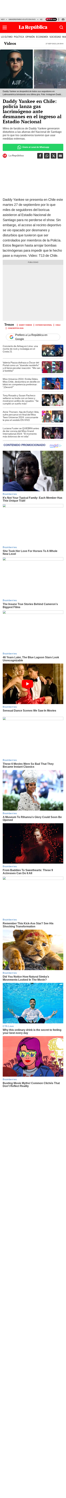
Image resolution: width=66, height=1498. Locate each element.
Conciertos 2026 (16, 328)
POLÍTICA (19, 37)
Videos (10, 43)
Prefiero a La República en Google (31, 337)
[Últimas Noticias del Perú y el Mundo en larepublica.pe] (33, 27)
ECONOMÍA (42, 37)
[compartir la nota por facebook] (40, 156)
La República (16, 155)
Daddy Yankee (25, 324)
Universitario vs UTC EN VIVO (22, 19)
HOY (3, 19)
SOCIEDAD (55, 37)
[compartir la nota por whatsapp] (47, 156)
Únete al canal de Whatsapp (35, 147)
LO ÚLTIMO (7, 37)
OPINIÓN (30, 37)
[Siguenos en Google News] (60, 156)
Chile (58, 324)
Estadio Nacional (44, 324)
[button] (5, 27)
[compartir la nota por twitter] (54, 156)
